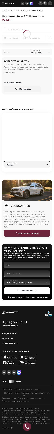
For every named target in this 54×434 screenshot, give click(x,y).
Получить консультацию (27, 233)
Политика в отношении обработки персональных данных (27, 394)
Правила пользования (42, 423)
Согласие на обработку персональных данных (23, 398)
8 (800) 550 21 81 (14, 322)
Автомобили (25, 10)
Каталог (14, 10)
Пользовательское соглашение (16, 401)
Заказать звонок (25, 290)
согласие (16, 297)
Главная (5, 10)
